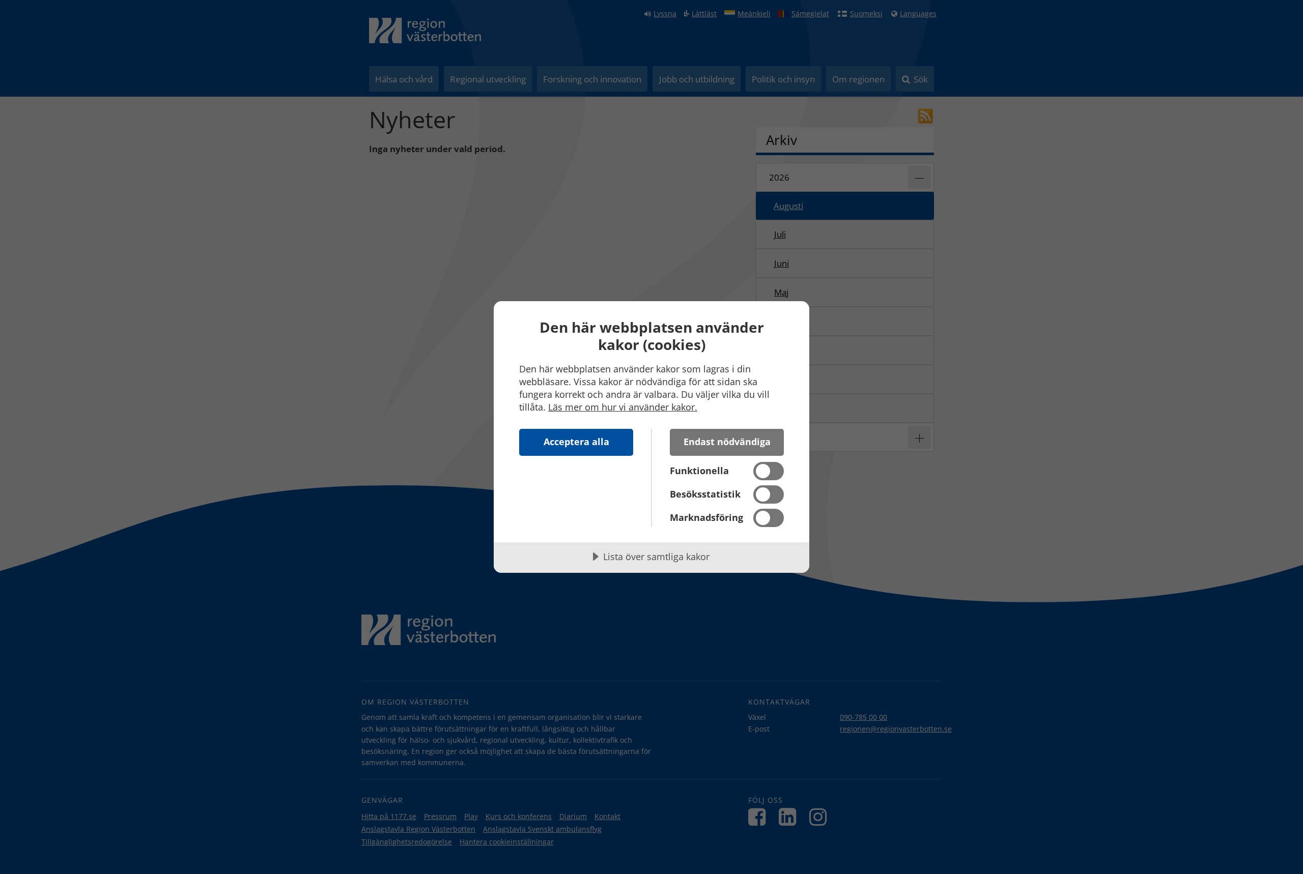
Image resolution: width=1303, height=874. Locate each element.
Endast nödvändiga (727, 441)
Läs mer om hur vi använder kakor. (622, 407)
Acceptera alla (576, 441)
